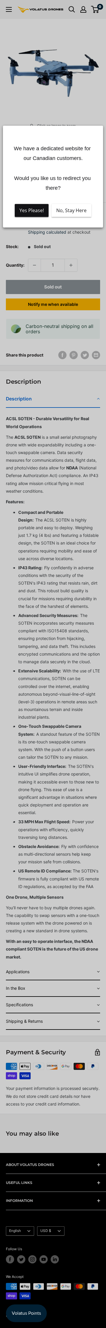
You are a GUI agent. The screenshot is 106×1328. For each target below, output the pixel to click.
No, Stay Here (71, 210)
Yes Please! (31, 210)
